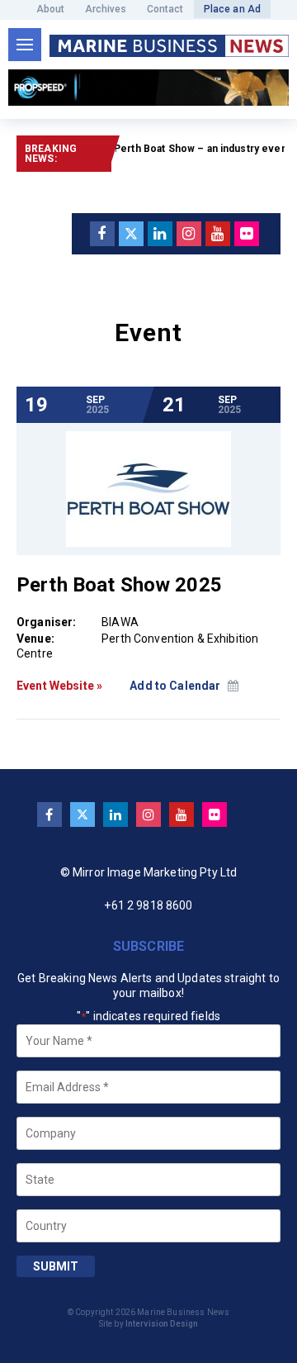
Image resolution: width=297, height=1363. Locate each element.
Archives (106, 9)
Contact (165, 9)
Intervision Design (162, 1323)
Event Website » (59, 685)
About (50, 9)
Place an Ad (233, 9)
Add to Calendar (176, 685)
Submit (55, 1266)
